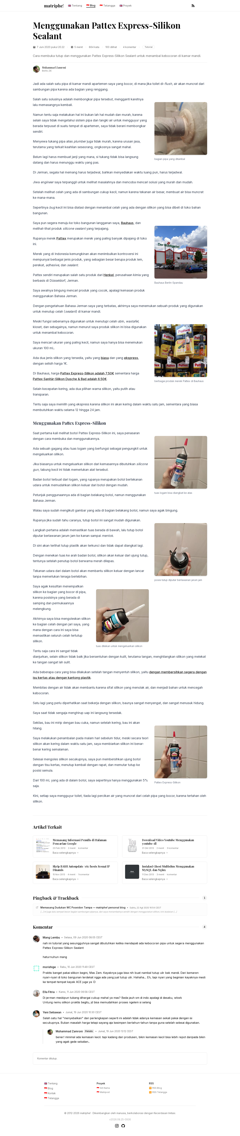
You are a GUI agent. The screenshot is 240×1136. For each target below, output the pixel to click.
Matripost (103, 1092)
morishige (49, 967)
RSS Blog (155, 1088)
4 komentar (129, 47)
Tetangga (107, 5)
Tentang (75, 5)
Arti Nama (103, 1088)
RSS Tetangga (158, 1092)
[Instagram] (117, 1126)
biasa (105, 358)
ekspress (131, 358)
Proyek (125, 5)
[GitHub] (123, 1126)
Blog (90, 5)
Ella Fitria (49, 992)
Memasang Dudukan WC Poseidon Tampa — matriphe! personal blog (82, 907)
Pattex (61, 238)
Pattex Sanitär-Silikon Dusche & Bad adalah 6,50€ (70, 379)
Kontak (50, 1093)
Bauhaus (127, 223)
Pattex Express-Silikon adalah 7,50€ (87, 373)
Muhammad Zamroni (69, 1031)
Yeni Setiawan (52, 1012)
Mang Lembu (51, 937)
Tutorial (149, 47)
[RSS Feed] (193, 5)
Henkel (108, 275)
